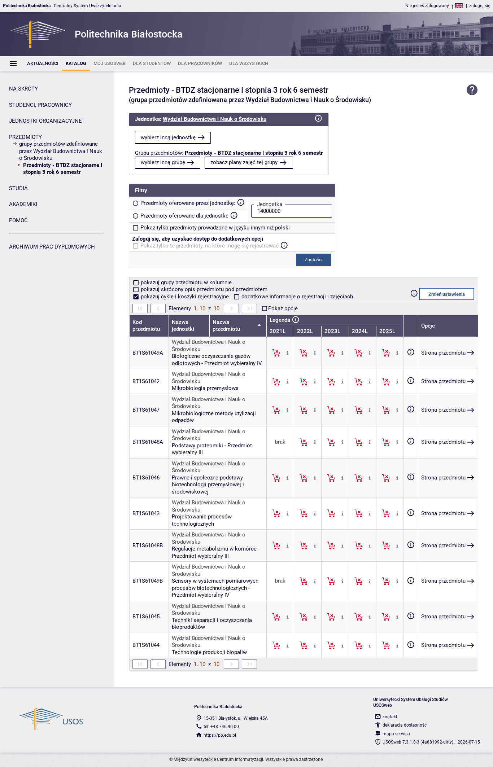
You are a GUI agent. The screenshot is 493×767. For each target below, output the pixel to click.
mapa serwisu (396, 733)
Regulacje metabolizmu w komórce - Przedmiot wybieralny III (215, 552)
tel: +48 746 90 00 (221, 726)
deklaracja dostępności (405, 725)
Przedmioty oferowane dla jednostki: (184, 215)
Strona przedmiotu (443, 353)
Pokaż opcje (283, 308)
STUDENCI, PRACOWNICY (40, 105)
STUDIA (18, 188)
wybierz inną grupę (163, 162)
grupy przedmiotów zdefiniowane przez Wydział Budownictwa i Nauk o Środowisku (60, 151)
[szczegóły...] (287, 352)
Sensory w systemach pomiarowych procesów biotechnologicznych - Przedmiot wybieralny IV (215, 588)
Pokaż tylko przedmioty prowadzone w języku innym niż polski (215, 227)
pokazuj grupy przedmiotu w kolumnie (185, 282)
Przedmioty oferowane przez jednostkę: (188, 203)
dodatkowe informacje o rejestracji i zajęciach (296, 296)
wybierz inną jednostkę (168, 137)
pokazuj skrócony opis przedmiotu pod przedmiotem (203, 289)
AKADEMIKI (23, 204)
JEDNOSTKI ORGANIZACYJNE (45, 121)
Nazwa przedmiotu (227, 326)
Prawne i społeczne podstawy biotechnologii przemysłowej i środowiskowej (208, 484)
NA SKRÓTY (23, 89)
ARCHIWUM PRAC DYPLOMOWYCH (52, 247)
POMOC (18, 220)
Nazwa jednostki (183, 326)
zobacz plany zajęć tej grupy (244, 162)
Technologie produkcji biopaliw (209, 652)
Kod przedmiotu (146, 326)
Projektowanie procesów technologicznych (202, 520)
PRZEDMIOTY (25, 137)
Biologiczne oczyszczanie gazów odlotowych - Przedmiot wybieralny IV (217, 360)
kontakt (390, 716)
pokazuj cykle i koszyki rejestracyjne (184, 296)
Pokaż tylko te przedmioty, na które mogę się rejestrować (209, 245)
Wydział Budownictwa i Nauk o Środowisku (214, 119)
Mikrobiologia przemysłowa (205, 388)
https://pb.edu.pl (220, 735)
